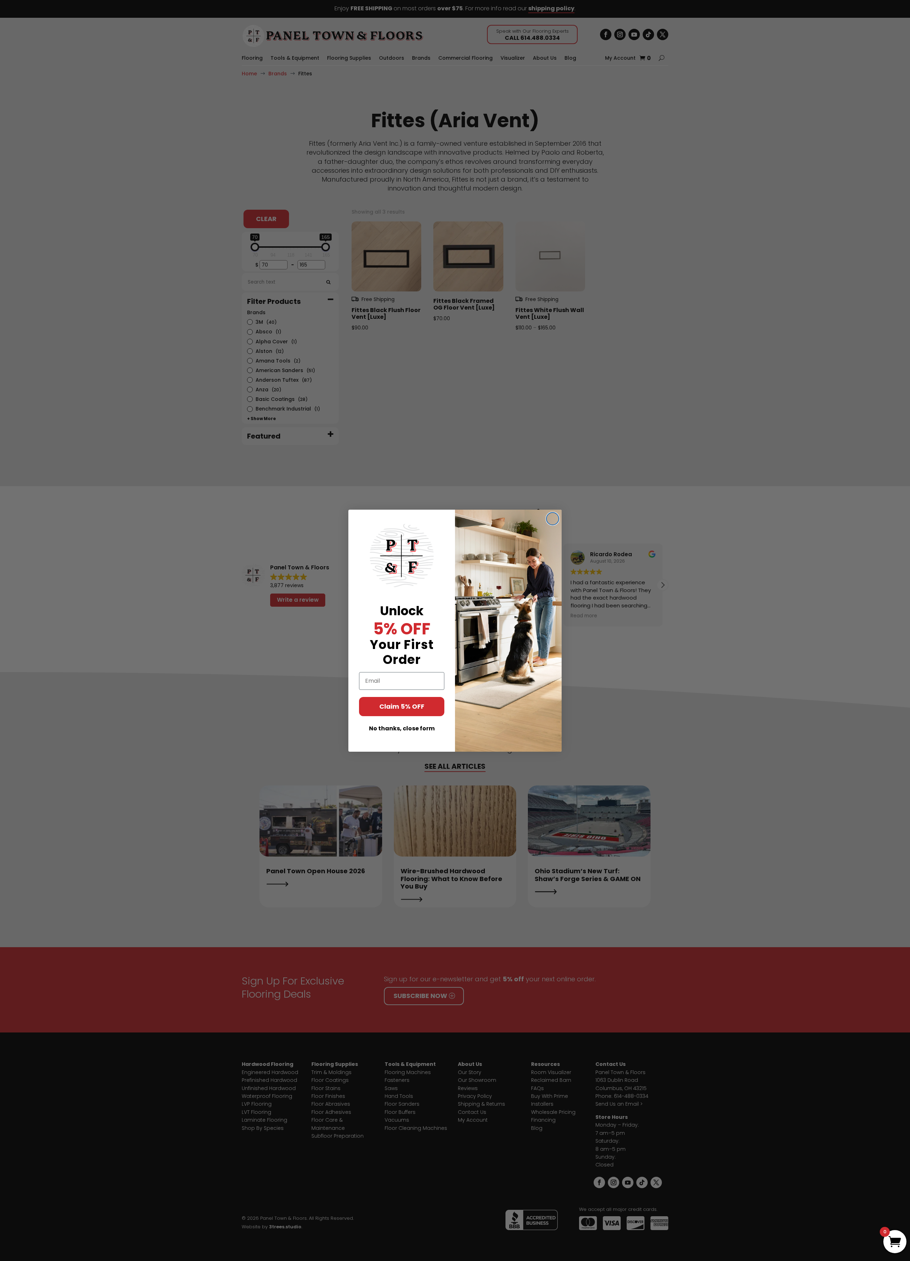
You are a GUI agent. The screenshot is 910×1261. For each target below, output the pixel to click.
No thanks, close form (402, 728)
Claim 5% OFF (401, 706)
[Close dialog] (552, 519)
